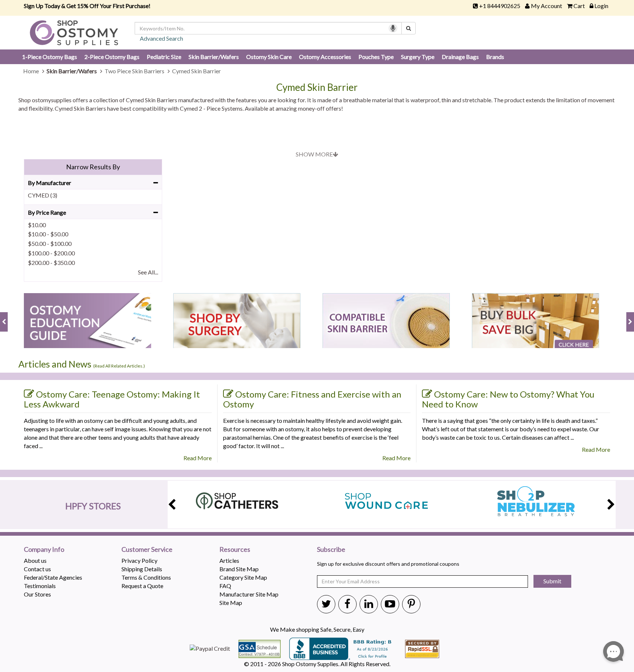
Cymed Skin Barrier (317, 87)
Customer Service (146, 549)
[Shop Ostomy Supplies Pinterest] (411, 603)
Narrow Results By (93, 167)
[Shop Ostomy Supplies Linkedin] (369, 603)
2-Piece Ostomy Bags (111, 56)
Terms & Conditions (146, 577)
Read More (197, 457)
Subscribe (331, 549)
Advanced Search (161, 38)
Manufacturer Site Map (248, 594)
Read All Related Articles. (119, 366)
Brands (495, 56)
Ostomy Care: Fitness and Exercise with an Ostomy (312, 399)
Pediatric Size (164, 56)
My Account (546, 5)
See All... (148, 272)
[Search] (408, 28)
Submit (552, 580)
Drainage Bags (460, 56)
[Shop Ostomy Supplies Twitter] (326, 603)
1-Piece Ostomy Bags (49, 56)
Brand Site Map (239, 568)
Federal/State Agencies (53, 577)
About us (35, 560)
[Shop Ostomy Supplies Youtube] (390, 603)
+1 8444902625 (499, 5)
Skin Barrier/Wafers (214, 56)
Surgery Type (417, 56)
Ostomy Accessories (325, 56)
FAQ (225, 585)
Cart (579, 5)
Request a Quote (142, 585)
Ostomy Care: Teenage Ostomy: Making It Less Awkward (112, 399)
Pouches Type (376, 56)
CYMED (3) (42, 195)
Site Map (230, 602)
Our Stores (37, 594)
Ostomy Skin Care (269, 56)
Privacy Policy (139, 560)
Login (601, 5)
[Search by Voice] (393, 28)
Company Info (44, 549)
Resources (234, 549)
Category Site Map (243, 577)
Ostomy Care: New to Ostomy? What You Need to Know (508, 399)
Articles (229, 560)
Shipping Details (141, 568)
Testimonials (40, 585)
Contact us (37, 568)
